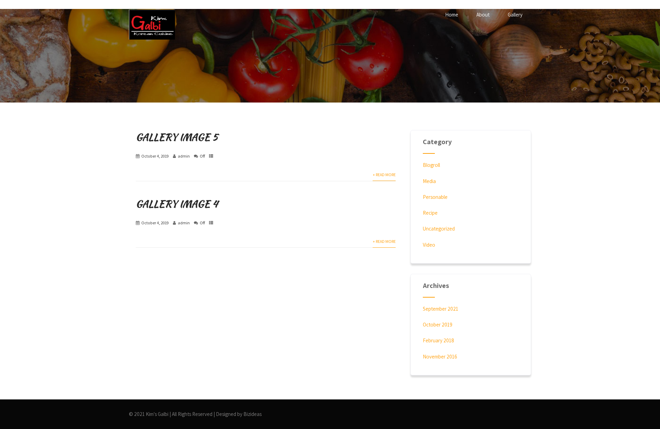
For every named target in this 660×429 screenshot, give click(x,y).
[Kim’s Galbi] (152, 25)
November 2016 (440, 356)
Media (429, 181)
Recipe (430, 213)
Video (429, 245)
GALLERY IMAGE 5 (177, 137)
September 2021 (440, 308)
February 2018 (438, 340)
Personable (435, 197)
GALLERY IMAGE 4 (177, 204)
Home (451, 14)
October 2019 (437, 324)
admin (184, 156)
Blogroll (431, 165)
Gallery (515, 14)
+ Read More (384, 174)
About (483, 14)
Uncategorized (439, 228)
